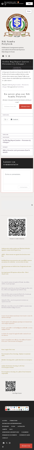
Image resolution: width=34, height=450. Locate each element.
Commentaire (23, 187)
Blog (11, 429)
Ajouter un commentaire (17, 68)
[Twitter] (6, 56)
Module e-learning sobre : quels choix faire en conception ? (17, 360)
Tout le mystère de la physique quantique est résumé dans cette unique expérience (17, 322)
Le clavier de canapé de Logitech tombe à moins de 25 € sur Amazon (16, 334)
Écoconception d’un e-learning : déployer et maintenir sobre (16, 354)
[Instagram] (9, 56)
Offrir (29, 3)
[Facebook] (3, 56)
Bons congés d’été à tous (8, 349)
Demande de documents (9, 435)
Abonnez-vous (25, 106)
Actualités (21, 426)
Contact (5, 438)
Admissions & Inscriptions (10, 432)
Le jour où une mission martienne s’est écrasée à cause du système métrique (17, 316)
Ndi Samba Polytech (8, 43)
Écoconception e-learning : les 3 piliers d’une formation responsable (16, 372)
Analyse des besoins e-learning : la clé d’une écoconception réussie (13, 366)
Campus (4, 429)
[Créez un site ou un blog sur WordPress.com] (2, 447)
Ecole (13, 426)
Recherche (5, 426)
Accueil (4, 420)
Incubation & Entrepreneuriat (12, 423)
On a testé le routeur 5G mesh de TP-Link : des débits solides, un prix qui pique (15, 283)
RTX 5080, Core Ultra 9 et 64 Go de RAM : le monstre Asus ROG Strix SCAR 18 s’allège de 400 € (17, 306)
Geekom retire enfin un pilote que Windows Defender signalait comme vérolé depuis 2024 (16, 249)
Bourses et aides (25, 435)
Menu (29, 11)
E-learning (25, 432)
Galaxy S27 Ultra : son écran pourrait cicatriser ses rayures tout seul (15, 301)
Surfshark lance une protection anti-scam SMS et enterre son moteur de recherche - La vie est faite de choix (17, 261)
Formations (13, 420)
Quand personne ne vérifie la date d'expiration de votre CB (16, 267)
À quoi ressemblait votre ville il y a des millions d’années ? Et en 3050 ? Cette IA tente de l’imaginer (16, 340)
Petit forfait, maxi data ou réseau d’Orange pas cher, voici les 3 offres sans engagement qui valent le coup (17, 289)
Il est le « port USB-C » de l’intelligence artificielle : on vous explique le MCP (17, 328)
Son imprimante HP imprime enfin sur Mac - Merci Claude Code (15, 273)
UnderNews (20, 87)
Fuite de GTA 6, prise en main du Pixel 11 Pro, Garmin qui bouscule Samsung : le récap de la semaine (16, 295)
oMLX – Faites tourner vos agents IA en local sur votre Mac (16, 255)
